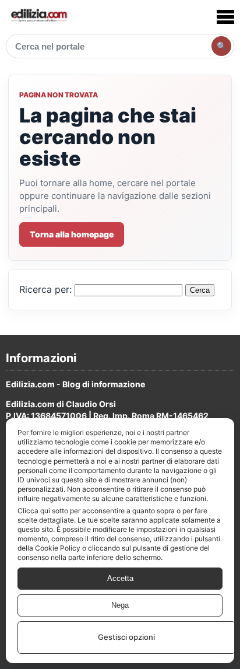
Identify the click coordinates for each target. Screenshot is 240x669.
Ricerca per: (45, 289)
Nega (120, 605)
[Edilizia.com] (38, 16)
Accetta (120, 578)
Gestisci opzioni (126, 637)
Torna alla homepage (72, 234)
